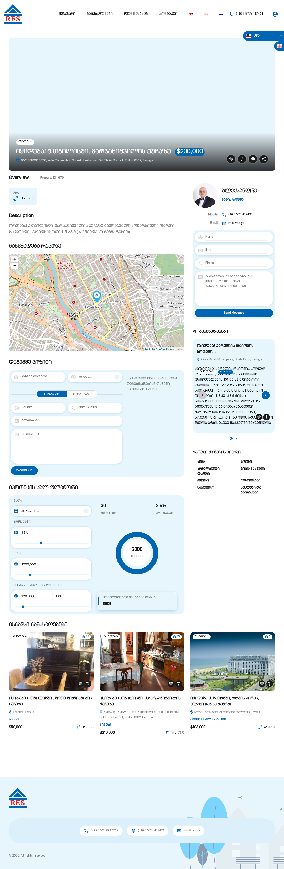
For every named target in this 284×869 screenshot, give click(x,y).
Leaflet (148, 349)
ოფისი (203, 480)
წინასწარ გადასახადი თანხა (38, 585)
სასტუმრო (205, 487)
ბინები (246, 461)
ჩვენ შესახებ (136, 14)
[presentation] (202, 395)
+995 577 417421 (240, 214)
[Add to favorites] (231, 159)
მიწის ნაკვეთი (253, 468)
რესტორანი (250, 480)
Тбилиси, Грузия (23, 712)
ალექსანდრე (239, 191)
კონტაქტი (168, 14)
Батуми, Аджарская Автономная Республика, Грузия (226, 712)
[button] (231, 438)
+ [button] (14, 259)
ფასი (18, 553)
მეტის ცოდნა (233, 199)
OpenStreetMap (163, 349)
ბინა (201, 461)
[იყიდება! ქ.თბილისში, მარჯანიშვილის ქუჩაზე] (97, 297)
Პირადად (51, 394)
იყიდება (25, 142)
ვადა (18, 500)
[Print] (253, 159)
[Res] (13, 14)
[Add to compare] (242, 159)
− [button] (14, 265)
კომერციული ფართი (208, 719)
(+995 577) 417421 (249, 14)
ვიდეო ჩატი (82, 394)
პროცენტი (22, 521)
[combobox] (95, 377)
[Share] (263, 159)
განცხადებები (100, 14)
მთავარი (67, 14)
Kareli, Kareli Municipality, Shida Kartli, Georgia (231, 359)
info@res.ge (236, 223)
